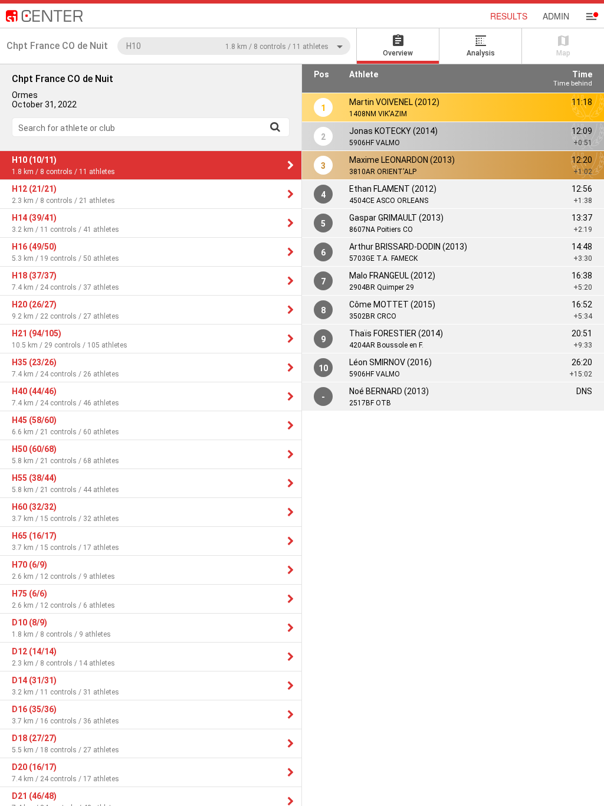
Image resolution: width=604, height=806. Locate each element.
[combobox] (233, 45)
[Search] (275, 127)
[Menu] (591, 16)
